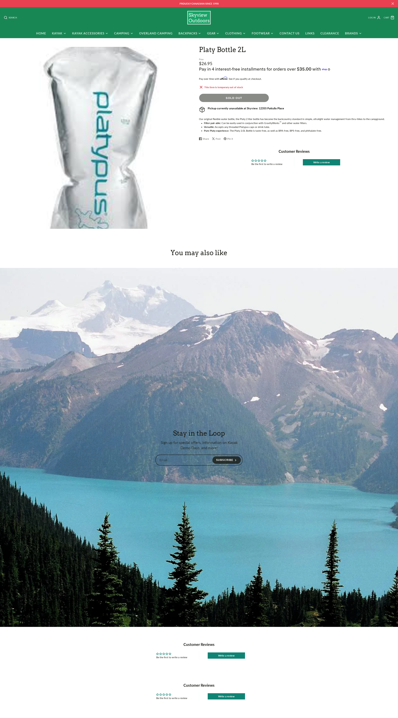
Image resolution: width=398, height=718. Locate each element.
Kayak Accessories (88, 33)
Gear (211, 33)
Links (310, 33)
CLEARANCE (329, 33)
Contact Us (289, 33)
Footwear (261, 33)
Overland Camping (155, 33)
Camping (121, 33)
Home (41, 33)
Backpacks (187, 33)
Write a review (321, 162)
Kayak (57, 33)
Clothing (233, 33)
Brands (351, 33)
